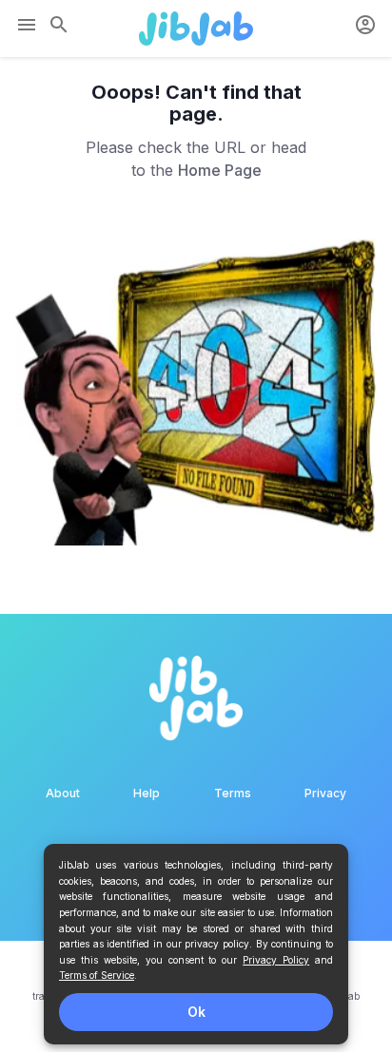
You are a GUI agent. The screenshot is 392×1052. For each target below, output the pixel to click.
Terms (232, 793)
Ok (196, 1012)
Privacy (325, 793)
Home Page (220, 170)
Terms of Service (96, 975)
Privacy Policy (276, 960)
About (63, 793)
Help (146, 793)
